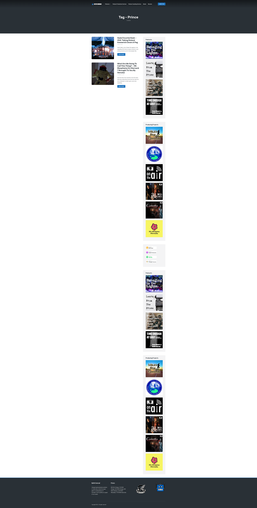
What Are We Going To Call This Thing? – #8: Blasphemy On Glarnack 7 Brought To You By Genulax (128, 68)
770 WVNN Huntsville (121, 492)
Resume (150, 4)
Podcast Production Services (119, 4)
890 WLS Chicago (115, 487)
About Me (161, 4)
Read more (121, 54)
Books (144, 4)
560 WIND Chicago (119, 489)
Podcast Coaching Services (134, 4)
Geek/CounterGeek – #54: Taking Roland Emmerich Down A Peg (127, 40)
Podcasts (107, 4)
